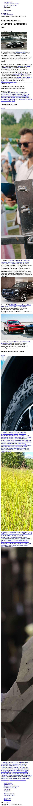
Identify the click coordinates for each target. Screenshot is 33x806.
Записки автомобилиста (11, 3)
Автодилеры (8, 783)
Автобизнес (7, 10)
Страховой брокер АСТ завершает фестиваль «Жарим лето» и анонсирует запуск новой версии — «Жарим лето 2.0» (15, 262)
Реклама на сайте (9, 793)
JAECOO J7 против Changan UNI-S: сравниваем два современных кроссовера (16, 305)
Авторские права (9, 795)
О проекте (7, 7)
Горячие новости (9, 784)
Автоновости (8, 2)
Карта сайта (7, 798)
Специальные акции (10, 5)
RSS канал (7, 800)
